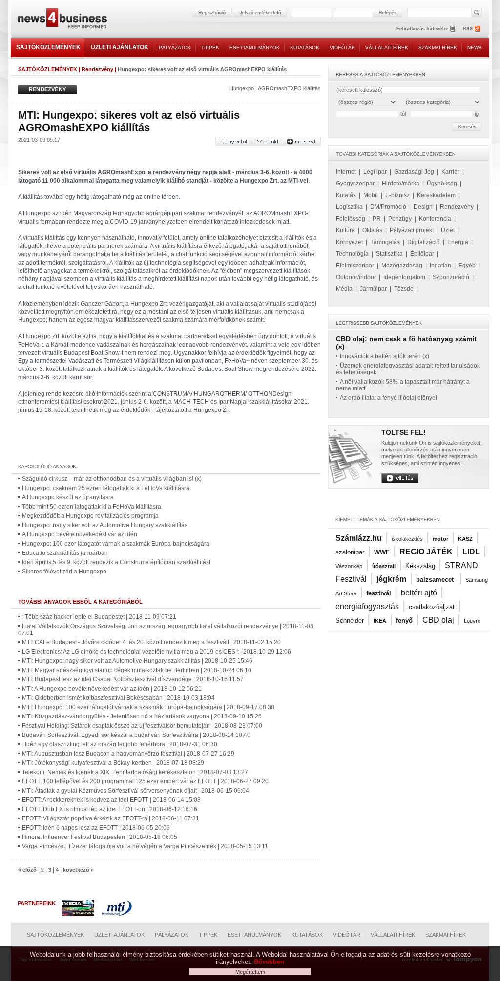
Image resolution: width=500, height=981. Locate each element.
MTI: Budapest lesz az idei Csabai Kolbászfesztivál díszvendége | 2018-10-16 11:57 (133, 679)
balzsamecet (436, 579)
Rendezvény (97, 69)
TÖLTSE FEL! (403, 432)
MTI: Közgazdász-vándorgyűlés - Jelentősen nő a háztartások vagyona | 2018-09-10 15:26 (142, 716)
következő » (78, 870)
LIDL (471, 552)
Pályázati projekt (412, 230)
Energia (457, 242)
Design (423, 207)
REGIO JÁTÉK (426, 552)
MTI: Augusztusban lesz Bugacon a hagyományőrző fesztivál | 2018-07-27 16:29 (128, 753)
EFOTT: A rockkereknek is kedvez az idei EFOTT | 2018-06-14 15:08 (111, 800)
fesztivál (378, 593)
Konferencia (435, 218)
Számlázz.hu (358, 538)
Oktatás (372, 230)
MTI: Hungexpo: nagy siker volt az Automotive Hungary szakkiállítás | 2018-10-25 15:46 (137, 660)
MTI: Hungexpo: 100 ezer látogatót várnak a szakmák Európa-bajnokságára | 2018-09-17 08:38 (148, 707)
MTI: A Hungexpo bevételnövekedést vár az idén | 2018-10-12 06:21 (112, 688)
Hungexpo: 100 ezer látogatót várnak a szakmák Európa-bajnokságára (115, 543)
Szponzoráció (451, 277)
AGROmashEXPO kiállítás (289, 88)
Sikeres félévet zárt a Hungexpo (64, 571)
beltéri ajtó (419, 593)
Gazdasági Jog (414, 171)
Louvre (472, 621)
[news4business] (62, 20)
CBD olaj (438, 620)
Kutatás (346, 195)
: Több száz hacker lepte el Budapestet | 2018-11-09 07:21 (99, 616)
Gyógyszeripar (355, 183)
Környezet (349, 242)
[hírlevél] (425, 28)
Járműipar (373, 289)
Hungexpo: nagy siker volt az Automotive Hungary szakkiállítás (105, 525)
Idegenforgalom (404, 277)
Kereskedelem (436, 195)
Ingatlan (440, 265)
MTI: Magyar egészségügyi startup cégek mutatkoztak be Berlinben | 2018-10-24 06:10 (136, 670)
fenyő (404, 620)
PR (377, 218)
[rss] (472, 28)
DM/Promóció (388, 207)
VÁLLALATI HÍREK (386, 47)
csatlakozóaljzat (432, 607)
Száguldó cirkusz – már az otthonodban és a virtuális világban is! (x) (112, 478)
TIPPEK (210, 47)
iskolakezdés (407, 539)
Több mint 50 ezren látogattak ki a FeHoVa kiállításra (91, 506)
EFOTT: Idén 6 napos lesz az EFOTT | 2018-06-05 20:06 (96, 827)
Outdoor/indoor (356, 277)
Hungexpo (241, 88)
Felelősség (350, 218)
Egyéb (467, 265)
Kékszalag (420, 566)
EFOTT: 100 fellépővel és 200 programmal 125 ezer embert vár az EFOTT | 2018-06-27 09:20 (145, 781)
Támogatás (385, 242)
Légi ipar (375, 171)
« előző (27, 870)
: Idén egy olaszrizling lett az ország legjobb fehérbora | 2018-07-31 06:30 (119, 744)
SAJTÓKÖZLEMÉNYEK (48, 47)
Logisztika (349, 207)
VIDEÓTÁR (342, 47)
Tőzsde (404, 289)
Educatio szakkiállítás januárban (65, 553)
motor (440, 539)
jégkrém (391, 579)
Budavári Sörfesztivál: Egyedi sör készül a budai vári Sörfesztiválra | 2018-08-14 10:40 (136, 735)
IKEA (380, 621)
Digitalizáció (423, 242)
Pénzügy (400, 218)
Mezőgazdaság (401, 265)
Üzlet (448, 230)
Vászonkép (348, 566)
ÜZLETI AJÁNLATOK (119, 47)
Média (344, 289)
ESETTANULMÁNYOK (254, 47)
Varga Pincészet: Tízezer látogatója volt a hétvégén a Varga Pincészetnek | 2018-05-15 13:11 (145, 846)
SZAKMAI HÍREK (437, 47)
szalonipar (349, 552)
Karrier (450, 171)
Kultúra (345, 230)
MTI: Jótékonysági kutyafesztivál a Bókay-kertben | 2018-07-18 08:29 (113, 762)
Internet (346, 171)
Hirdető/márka (400, 183)
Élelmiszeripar (355, 265)
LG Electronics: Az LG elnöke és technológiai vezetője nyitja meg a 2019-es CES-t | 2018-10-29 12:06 (156, 651)
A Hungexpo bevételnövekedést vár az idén (79, 534)
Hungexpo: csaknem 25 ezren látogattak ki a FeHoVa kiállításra (105, 488)
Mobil (370, 195)
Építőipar (422, 253)
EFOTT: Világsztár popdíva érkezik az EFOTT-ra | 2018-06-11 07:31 (110, 818)
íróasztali (384, 566)
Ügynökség (442, 183)
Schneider (349, 620)
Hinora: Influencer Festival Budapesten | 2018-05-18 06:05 (99, 837)
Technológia (352, 253)
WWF (382, 552)
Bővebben (269, 961)
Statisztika (389, 253)
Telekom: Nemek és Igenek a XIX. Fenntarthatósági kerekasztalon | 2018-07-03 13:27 (135, 772)
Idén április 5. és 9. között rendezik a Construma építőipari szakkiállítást (116, 562)
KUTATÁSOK (304, 47)
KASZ (465, 539)
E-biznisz (397, 195)
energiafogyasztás (367, 606)
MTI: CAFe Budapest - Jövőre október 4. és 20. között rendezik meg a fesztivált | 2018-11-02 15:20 (151, 642)
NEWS (474, 47)
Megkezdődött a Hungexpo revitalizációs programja (90, 515)
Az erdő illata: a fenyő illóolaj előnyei (388, 397)
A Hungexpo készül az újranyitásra (68, 497)
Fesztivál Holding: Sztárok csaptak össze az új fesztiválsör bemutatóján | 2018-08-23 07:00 (142, 725)
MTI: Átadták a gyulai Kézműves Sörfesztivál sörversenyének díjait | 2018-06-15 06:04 (135, 790)
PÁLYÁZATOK (175, 47)
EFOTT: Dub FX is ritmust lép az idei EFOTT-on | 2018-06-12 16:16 (109, 809)
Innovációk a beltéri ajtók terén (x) (384, 356)
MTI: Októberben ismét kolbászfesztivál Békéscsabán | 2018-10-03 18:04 (118, 698)
